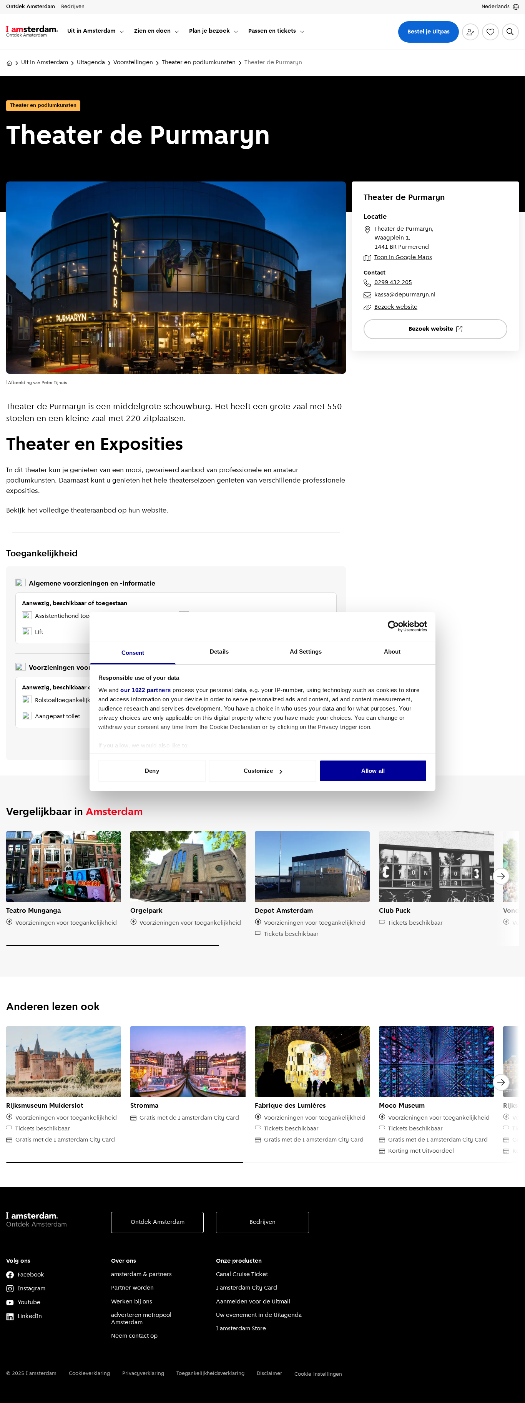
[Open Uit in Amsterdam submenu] (122, 31)
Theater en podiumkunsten (199, 63)
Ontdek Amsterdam (157, 1222)
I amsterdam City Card (246, 1288)
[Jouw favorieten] (490, 31)
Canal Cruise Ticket (242, 1275)
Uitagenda (91, 63)
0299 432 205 (393, 283)
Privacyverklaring (143, 1373)
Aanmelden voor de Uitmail (253, 1302)
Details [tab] (219, 651)
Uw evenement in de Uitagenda (259, 1315)
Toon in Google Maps (403, 258)
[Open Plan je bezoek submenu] (236, 31)
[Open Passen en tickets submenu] (302, 31)
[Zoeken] (510, 31)
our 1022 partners (145, 690)
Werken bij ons (131, 1302)
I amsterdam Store (241, 1329)
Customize (258, 770)
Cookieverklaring (89, 1373)
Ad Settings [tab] (306, 651)
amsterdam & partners (141, 1275)
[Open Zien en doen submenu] (177, 31)
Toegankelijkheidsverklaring (210, 1373)
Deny (152, 770)
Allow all (373, 770)
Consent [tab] (133, 652)
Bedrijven (262, 1222)
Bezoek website (395, 307)
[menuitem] (96, 32)
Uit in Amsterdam (44, 63)
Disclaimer (269, 1373)
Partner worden (132, 1288)
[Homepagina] (9, 63)
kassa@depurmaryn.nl (404, 295)
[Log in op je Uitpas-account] (470, 31)
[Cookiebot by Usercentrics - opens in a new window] (393, 626)
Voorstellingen (133, 63)
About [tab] (392, 651)
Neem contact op (134, 1336)
